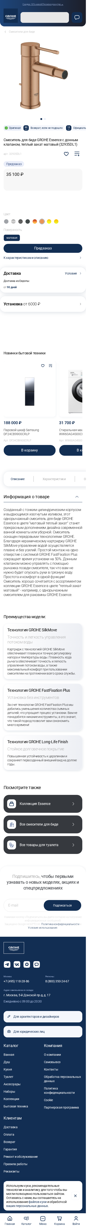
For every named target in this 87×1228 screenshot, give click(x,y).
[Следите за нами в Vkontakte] (17, 964)
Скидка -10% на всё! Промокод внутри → (43, 4)
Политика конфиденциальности (60, 924)
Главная (10, 1224)
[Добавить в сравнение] (50, 366)
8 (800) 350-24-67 (57, 981)
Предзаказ (43, 248)
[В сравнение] (77, 154)
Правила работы (15, 1164)
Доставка (11, 1127)
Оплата (9, 1134)
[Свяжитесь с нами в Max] (26, 964)
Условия (71, 273)
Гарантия (10, 1149)
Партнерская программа (61, 1107)
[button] (41, 119)
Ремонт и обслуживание (21, 1156)
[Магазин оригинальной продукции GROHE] (11, 16)
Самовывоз (52, 1062)
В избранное (66, 154)
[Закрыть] (75, 1196)
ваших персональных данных (27, 1206)
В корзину (29, 450)
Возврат (9, 1142)
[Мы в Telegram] (7, 964)
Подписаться (62, 905)
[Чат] (77, 17)
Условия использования (42, 927)
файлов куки (38, 1202)
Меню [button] (42, 1224)
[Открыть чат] (36, 964)
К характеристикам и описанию (26, 258)
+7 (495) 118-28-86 (16, 981)
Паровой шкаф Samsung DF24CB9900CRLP (21, 432)
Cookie (48, 1100)
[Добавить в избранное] (43, 366)
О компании (52, 1054)
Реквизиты (11, 1171)
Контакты (51, 1069)
